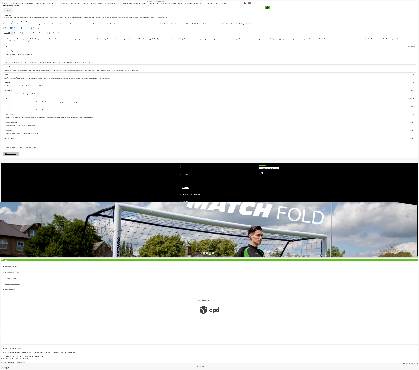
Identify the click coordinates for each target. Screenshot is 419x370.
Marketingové (37, 28)
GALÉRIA (185, 188)
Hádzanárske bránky (12, 272)
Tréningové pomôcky (12, 284)
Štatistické (26, 28)
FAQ (183, 181)
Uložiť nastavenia (10, 154)
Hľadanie (262, 164)
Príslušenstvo (10, 289)
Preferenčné (15, 28)
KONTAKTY (186, 201)
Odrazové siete (10, 278)
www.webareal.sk (22, 358)
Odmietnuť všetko (8, 5)
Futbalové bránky (11, 266)
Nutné (7, 28)
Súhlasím (16, 5)
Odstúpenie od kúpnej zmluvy (409, 363)
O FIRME (185, 174)
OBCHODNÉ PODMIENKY (191, 194)
